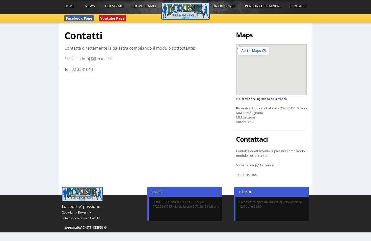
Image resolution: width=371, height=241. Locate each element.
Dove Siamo (145, 6)
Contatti (298, 6)
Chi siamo (114, 6)
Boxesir (185, 11)
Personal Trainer (262, 6)
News (90, 6)
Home (69, 6)
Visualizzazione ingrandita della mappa (261, 99)
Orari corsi (224, 6)
